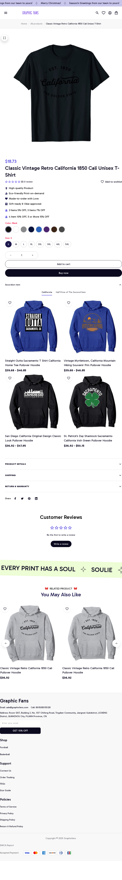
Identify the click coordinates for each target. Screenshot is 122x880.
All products (36, 23)
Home (24, 23)
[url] (18, 707)
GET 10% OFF (20, 730)
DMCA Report (7, 845)
